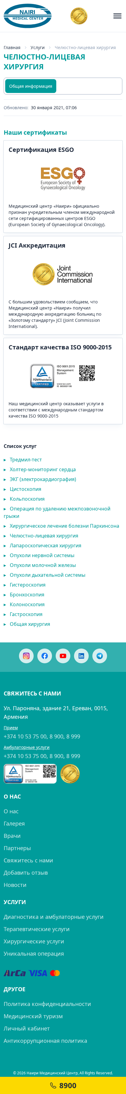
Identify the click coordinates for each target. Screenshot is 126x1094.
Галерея (14, 823)
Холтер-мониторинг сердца (40, 469)
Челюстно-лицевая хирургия (41, 535)
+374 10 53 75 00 (25, 736)
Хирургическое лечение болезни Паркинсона (61, 525)
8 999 (73, 736)
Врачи (12, 835)
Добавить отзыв (26, 872)
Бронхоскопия (24, 594)
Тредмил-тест (23, 459)
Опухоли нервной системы (39, 555)
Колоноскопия (24, 604)
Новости (15, 884)
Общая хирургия (27, 624)
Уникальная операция (34, 953)
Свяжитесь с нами (28, 860)
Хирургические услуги (34, 941)
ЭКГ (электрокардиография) (40, 479)
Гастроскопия (23, 614)
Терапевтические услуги (37, 929)
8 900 (56, 736)
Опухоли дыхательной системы (44, 575)
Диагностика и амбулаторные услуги (54, 916)
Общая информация (30, 86)
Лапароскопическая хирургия (42, 545)
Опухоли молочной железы (40, 565)
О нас (11, 811)
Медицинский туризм (33, 1016)
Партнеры (17, 848)
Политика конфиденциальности (47, 1003)
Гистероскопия (25, 584)
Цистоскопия (22, 489)
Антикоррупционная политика (45, 1040)
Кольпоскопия (24, 498)
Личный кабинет (27, 1028)
